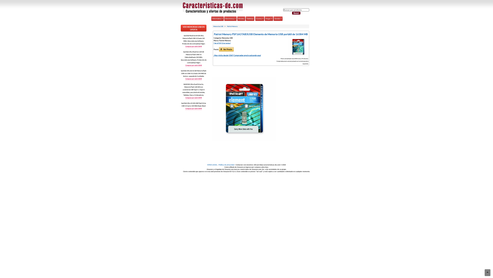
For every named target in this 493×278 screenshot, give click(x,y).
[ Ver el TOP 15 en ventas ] (222, 43)
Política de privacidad (226, 165)
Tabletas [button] (250, 19)
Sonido (277, 19)
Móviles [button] (241, 19)
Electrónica (230, 19)
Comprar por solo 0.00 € (193, 46)
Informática (217, 19)
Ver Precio (227, 49)
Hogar (268, 19)
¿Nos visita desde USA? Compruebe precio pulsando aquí (237, 55)
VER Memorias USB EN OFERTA (194, 28)
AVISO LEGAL (212, 165)
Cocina (259, 19)
